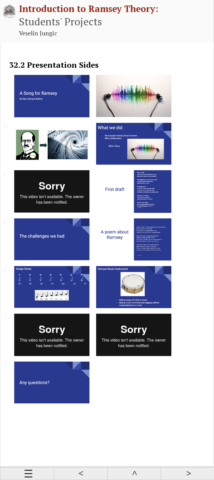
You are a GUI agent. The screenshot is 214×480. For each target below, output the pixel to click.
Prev (80, 473)
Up (134, 473)
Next (187, 473)
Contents (27, 473)
